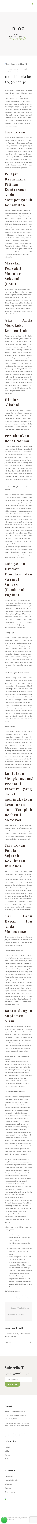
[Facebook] (7, 1435)
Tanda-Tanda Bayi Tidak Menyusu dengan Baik (20, 1308)
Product (7, 1447)
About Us (8, 1463)
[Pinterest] (18, 1435)
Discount (8, 1488)
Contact (7, 1459)
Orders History (10, 1492)
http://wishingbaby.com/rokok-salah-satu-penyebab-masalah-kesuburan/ (18, 390)
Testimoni (8, 1455)
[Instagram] (23, 1435)
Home (17, 35)
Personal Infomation (11, 1480)
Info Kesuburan (17, 36)
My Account (9, 1476)
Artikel (7, 1451)
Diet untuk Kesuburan (17, 1314)
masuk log (16, 1334)
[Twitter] (12, 1435)
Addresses (8, 1484)
